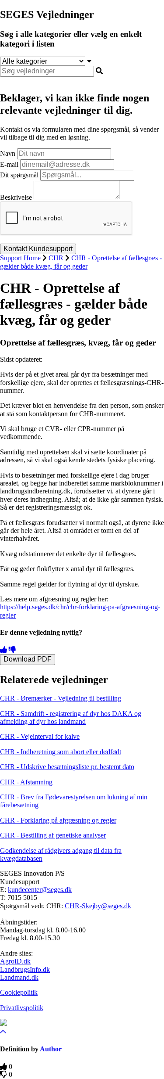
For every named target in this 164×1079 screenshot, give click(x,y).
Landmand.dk (19, 977)
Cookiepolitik (19, 992)
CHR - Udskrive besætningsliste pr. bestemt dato (67, 766)
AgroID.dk (15, 961)
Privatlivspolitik (21, 1007)
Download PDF (27, 659)
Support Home (20, 258)
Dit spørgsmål (19, 175)
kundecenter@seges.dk (40, 889)
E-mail (9, 164)
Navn (7, 153)
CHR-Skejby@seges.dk (98, 906)
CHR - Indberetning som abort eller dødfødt (60, 751)
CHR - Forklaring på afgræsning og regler (58, 820)
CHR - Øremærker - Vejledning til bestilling (60, 698)
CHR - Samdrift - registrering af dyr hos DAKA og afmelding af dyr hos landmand (70, 717)
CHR (56, 258)
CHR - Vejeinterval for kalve (40, 736)
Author (51, 1049)
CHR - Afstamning (26, 782)
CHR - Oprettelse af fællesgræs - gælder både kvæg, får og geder (81, 262)
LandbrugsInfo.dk (25, 969)
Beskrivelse (16, 197)
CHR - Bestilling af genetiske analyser (53, 835)
